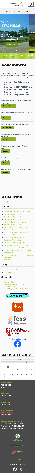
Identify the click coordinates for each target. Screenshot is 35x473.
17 (7, 371)
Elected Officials (8, 106)
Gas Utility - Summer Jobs (12, 240)
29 (31, 374)
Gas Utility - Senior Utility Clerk (14, 243)
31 (7, 376)
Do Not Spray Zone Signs (12, 260)
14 (26, 369)
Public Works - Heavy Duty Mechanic (16, 245)
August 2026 (17, 359)
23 (4, 374)
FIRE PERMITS (17, 181)
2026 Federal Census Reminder (14, 237)
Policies (5, 163)
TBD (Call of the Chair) (11, 202)
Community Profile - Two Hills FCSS (16, 289)
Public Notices (22, 56)
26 (17, 374)
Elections (6, 118)
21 (26, 371)
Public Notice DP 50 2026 (12, 214)
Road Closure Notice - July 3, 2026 (15, 227)
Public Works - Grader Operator (15, 222)
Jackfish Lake (4, 56)
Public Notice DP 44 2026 (12, 217)
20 (21, 371)
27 (21, 374)
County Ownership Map (12, 270)
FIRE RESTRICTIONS (17, 188)
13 (21, 369)
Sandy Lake (13, 56)
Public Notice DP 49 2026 (12, 219)
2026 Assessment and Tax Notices (16, 232)
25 (12, 374)
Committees (7, 127)
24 (7, 374)
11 (12, 369)
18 (12, 371)
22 (31, 371)
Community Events (10, 286)
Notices (5, 172)
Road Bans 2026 (9, 235)
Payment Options (10, 282)
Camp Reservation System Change (16, 248)
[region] (17, 33)
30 (4, 376)
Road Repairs (8, 230)
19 (17, 371)
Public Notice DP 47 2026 (12, 225)
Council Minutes (30, 56)
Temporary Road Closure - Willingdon (17, 212)
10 (7, 369)
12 (17, 369)
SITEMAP (17, 460)
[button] (2, 4)
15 (31, 369)
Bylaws (5, 151)
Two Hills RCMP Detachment (14, 284)
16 (4, 371)
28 (26, 374)
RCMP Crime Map (10, 272)
